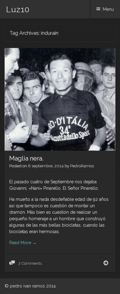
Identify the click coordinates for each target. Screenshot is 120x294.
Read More (23, 242)
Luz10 (18, 9)
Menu (108, 9)
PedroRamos (82, 166)
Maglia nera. (26, 158)
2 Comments (30, 263)
